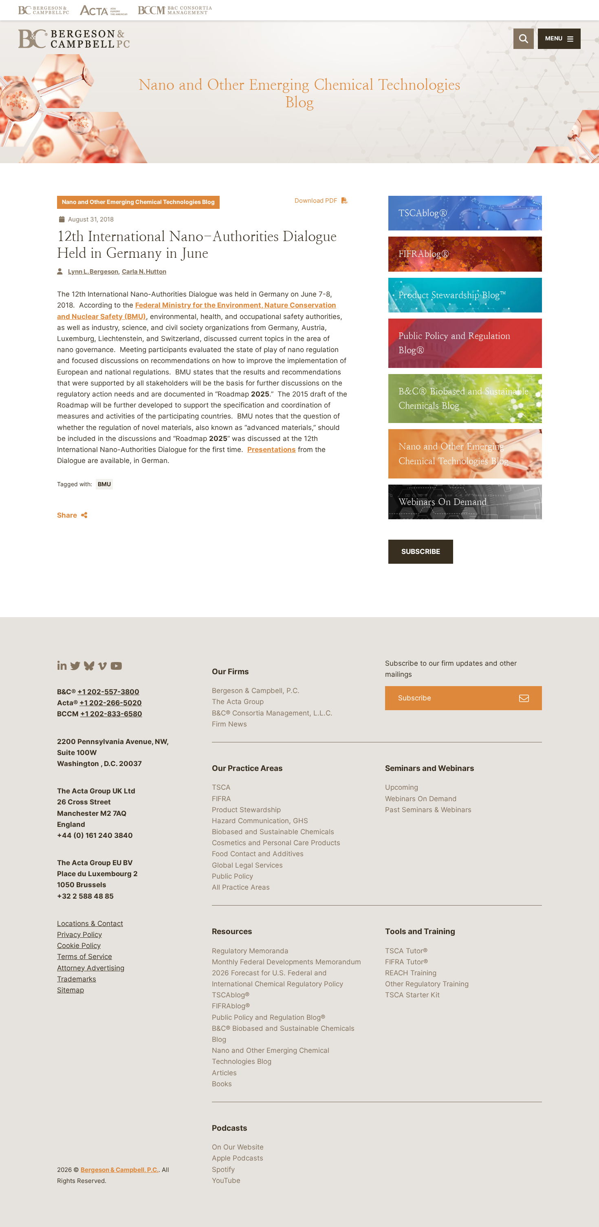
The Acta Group (238, 702)
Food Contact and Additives (258, 854)
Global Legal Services (247, 865)
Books (222, 1084)
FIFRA (221, 799)
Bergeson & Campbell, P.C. (120, 1170)
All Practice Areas (241, 887)
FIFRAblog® (231, 1006)
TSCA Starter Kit (412, 995)
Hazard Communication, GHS (260, 821)
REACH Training (410, 973)
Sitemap (70, 990)
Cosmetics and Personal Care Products (276, 843)
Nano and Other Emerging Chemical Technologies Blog (138, 202)
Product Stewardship (246, 810)
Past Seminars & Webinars (428, 810)
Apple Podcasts (237, 1158)
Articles (224, 1073)
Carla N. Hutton (144, 271)
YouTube (226, 1180)
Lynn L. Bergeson (93, 271)
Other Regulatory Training (427, 984)
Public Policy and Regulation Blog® (268, 1017)
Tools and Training (420, 931)
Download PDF (316, 200)
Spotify (223, 1169)
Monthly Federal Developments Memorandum (286, 962)
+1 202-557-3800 (108, 692)
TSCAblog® (230, 995)
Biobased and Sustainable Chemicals (273, 832)
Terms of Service (84, 956)
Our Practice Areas (247, 768)
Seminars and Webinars (429, 768)
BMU (104, 484)
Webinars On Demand (421, 799)
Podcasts (229, 1128)
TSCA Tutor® (406, 951)
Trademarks (76, 979)
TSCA (221, 787)
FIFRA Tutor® (406, 962)
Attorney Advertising (90, 968)
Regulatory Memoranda (250, 951)
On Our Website (238, 1147)
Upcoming (401, 787)
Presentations (271, 449)
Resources (232, 931)
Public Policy (232, 876)
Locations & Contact (90, 923)
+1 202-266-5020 (110, 703)
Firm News (229, 724)
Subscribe (420, 551)
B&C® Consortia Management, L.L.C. (272, 713)
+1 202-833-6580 (111, 714)
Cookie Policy (79, 945)
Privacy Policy (79, 934)
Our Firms (230, 671)
